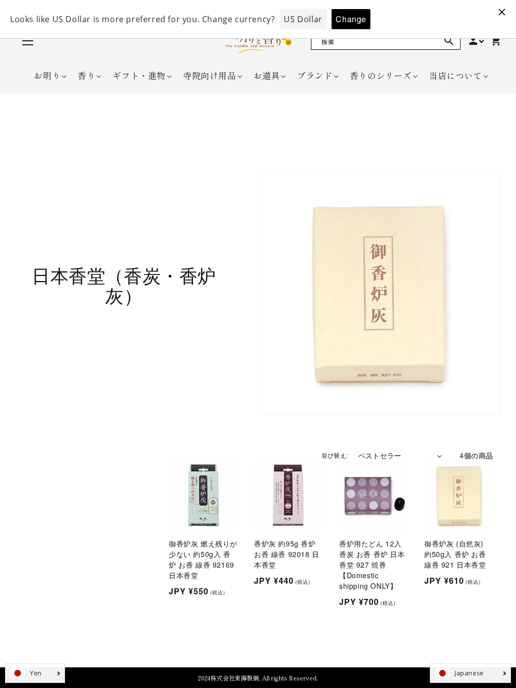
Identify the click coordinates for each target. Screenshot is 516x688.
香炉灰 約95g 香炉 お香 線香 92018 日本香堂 (286, 554)
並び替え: (334, 455)
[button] (47, 75)
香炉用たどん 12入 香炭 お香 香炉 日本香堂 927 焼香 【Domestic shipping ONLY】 (372, 564)
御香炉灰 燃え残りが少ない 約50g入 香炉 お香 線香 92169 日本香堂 (203, 559)
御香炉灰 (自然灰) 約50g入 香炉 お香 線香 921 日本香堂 (455, 554)
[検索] (449, 40)
